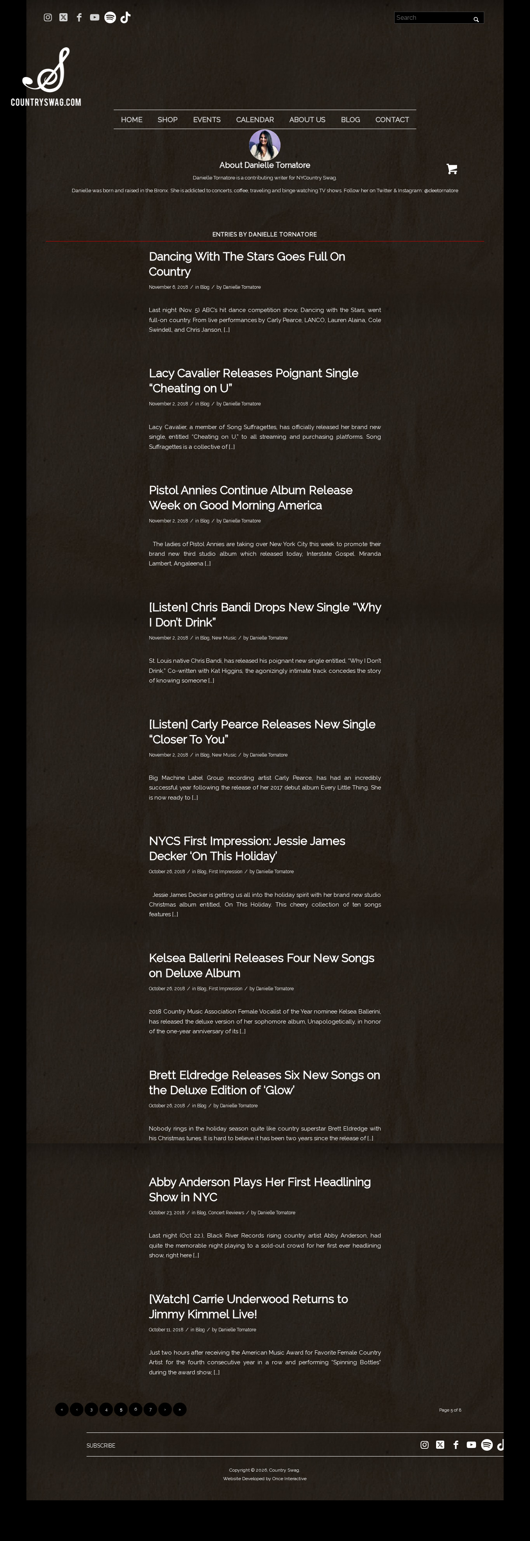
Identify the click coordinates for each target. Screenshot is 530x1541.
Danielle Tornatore (242, 287)
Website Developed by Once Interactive (265, 1478)
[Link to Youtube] (94, 17)
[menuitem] (131, 119)
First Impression (225, 871)
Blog (205, 287)
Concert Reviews (226, 1212)
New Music (224, 638)
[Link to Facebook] (79, 17)
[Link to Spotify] (110, 17)
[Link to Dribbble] (126, 17)
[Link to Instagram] (48, 17)
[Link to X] (63, 17)
